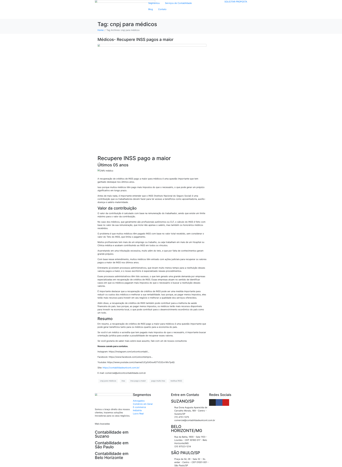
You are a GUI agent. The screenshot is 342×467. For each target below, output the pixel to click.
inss (123, 381)
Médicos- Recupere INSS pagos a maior (136, 39)
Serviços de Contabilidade (178, 3)
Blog (150, 9)
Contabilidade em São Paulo (112, 444)
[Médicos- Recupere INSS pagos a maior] (152, 98)
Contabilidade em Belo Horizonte (112, 455)
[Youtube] (225, 402)
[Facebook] (219, 402)
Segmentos (154, 3)
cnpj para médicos (108, 381)
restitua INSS (176, 381)
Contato (162, 9)
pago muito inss (158, 381)
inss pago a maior (138, 381)
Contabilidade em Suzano (112, 434)
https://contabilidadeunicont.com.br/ (121, 367)
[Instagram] (212, 402)
